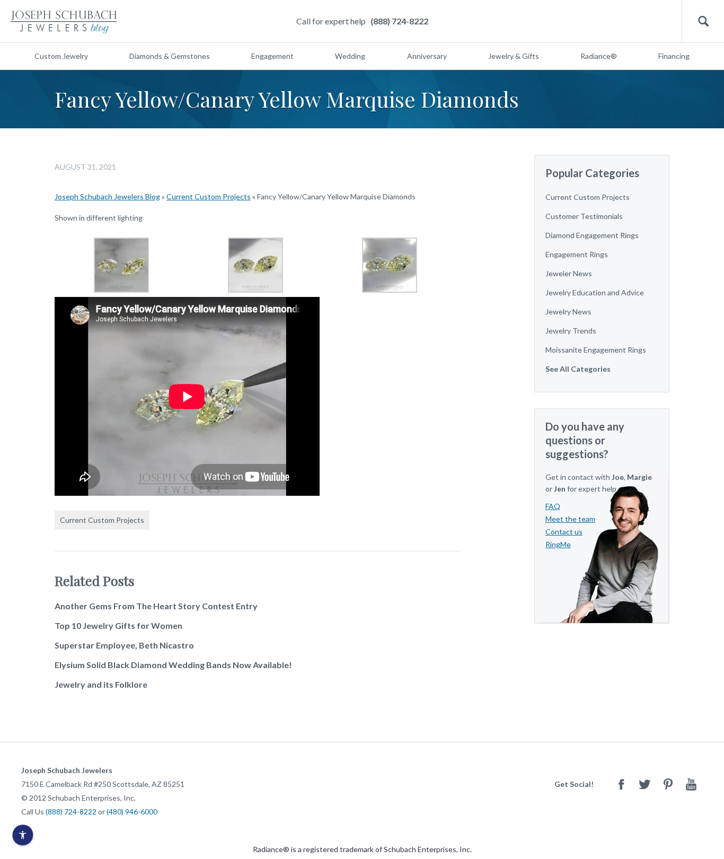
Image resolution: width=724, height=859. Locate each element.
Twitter (644, 783)
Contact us (563, 531)
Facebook (621, 783)
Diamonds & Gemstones (169, 55)
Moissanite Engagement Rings (595, 349)
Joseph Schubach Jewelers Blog (107, 196)
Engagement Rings (576, 254)
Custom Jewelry (61, 55)
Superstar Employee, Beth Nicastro (124, 645)
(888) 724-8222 (399, 21)
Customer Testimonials (584, 216)
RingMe (558, 544)
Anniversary (427, 55)
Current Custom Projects (208, 196)
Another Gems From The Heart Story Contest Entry (156, 606)
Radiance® (598, 55)
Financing (674, 55)
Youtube (691, 783)
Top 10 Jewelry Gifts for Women (118, 625)
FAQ (552, 506)
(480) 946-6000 (132, 811)
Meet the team (570, 518)
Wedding (350, 55)
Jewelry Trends (570, 330)
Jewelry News (568, 311)
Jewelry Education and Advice (594, 292)
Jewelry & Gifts (513, 55)
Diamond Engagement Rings (592, 235)
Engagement (272, 55)
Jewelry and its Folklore (101, 684)
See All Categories (578, 368)
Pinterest (667, 783)
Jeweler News (568, 273)
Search (703, 21)
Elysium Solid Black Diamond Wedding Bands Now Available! (173, 665)
